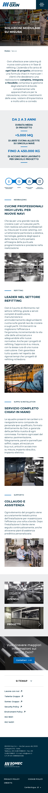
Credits (8, 783)
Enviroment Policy (14, 712)
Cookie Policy (35, 779)
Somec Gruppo (12, 701)
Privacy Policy (11, 779)
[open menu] (42, 5)
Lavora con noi (12, 691)
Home (7, 51)
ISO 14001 (9, 722)
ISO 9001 (9, 717)
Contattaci (21, 660)
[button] (24, 681)
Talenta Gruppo (12, 696)
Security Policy (12, 707)
